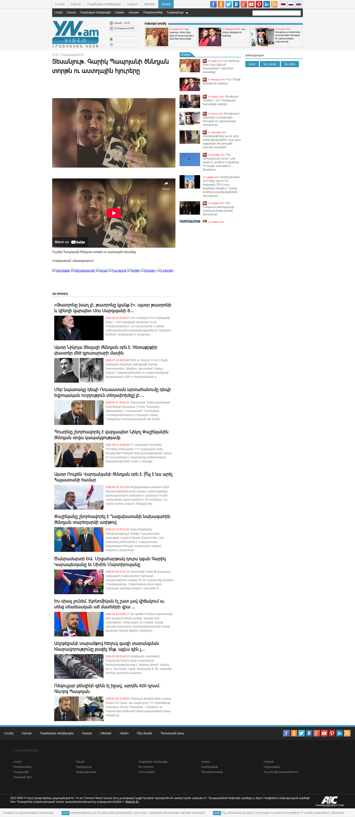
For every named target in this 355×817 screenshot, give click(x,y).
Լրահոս (185, 54)
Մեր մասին (144, 733)
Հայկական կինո (22, 777)
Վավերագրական (86, 771)
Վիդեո (166, 4)
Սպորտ (132, 4)
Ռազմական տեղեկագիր (104, 4)
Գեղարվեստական (212, 771)
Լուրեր (60, 4)
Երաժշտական (209, 766)
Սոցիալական (272, 766)
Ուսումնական (146, 771)
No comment (146, 766)
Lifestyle (149, 4)
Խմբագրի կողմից (155, 23)
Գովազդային (21, 771)
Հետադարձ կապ (172, 733)
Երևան (76, 4)
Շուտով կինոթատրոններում (281, 771)
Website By (132, 801)
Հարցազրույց (175, 12)
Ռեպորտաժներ (153, 12)
